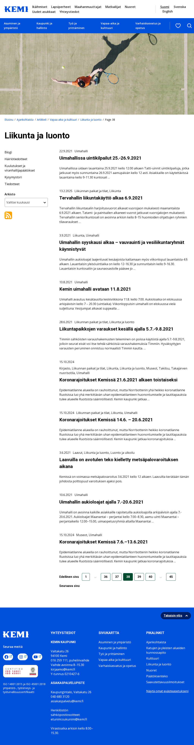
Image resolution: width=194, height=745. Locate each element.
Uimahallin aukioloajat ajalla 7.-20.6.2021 (101, 502)
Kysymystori (13, 177)
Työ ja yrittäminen (76, 26)
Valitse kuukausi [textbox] (18, 202)
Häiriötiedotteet (16, 159)
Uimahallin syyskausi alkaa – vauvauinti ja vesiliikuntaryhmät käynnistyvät (121, 246)
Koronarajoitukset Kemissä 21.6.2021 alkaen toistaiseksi (118, 380)
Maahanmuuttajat (88, 7)
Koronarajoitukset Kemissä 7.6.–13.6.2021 (103, 542)
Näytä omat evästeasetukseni (167, 691)
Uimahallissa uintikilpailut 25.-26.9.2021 (100, 158)
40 (150, 577)
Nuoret (130, 7)
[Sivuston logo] (16, 9)
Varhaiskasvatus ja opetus (148, 26)
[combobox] (26, 202)
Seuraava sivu (69, 586)
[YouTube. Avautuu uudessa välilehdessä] (37, 656)
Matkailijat (113, 7)
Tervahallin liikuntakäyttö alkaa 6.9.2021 (101, 198)
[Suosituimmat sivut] (178, 25)
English (168, 11)
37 (117, 577)
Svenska (180, 7)
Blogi (8, 152)
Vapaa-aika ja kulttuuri (110, 26)
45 (171, 577)
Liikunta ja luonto (91, 119)
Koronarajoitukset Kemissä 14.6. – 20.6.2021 (106, 419)
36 (105, 577)
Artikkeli (41, 119)
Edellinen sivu (69, 577)
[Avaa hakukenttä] (189, 25)
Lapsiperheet (61, 7)
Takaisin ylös (173, 615)
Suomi (164, 7)
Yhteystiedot (69, 12)
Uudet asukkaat (44, 12)
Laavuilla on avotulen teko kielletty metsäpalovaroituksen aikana (118, 463)
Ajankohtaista (25, 119)
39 (139, 577)
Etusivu (9, 119)
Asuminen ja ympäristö (12, 26)
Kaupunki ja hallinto (44, 26)
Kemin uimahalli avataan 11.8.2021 (95, 289)
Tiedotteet (12, 184)
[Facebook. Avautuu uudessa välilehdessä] (8, 656)
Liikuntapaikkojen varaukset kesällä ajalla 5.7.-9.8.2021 (116, 329)
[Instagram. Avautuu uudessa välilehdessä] (23, 656)
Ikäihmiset (39, 7)
